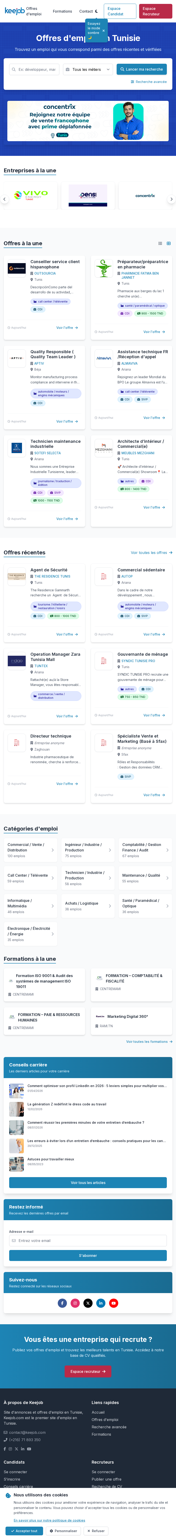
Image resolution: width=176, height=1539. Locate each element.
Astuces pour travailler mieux (51, 1159)
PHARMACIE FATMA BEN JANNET (140, 275)
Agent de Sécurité (48, 569)
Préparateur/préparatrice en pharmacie (143, 264)
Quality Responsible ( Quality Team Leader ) (53, 354)
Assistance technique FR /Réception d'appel (143, 354)
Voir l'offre (64, 328)
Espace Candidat (115, 11)
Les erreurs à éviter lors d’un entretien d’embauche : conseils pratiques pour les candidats (100, 1141)
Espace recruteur (85, 1371)
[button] (4, 199)
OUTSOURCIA (45, 273)
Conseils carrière (18, 1486)
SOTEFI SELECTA (47, 453)
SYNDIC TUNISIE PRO (138, 661)
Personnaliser (66, 1531)
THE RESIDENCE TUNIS (52, 576)
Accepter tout (26, 1531)
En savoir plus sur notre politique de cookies (49, 1520)
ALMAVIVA (129, 363)
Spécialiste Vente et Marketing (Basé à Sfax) (142, 739)
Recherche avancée (151, 82)
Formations (62, 11)
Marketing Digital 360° (127, 1016)
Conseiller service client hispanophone (55, 264)
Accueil (98, 1412)
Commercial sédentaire (141, 569)
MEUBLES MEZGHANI (137, 453)
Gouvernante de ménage (143, 654)
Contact (86, 11)
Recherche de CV (107, 1486)
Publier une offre (106, 1479)
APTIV (39, 363)
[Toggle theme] (96, 11)
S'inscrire (12, 1479)
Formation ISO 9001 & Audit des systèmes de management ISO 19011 (44, 981)
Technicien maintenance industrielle (55, 444)
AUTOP (127, 576)
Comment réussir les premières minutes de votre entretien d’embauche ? (86, 1122)
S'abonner (88, 1255)
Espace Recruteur (151, 11)
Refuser (98, 1531)
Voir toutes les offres (149, 552)
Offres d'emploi (33, 11)
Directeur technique (50, 736)
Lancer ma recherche (144, 69)
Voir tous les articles (88, 1182)
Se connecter (15, 1472)
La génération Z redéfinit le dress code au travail (67, 1104)
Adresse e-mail (21, 1231)
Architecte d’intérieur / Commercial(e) (141, 444)
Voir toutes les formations (147, 1041)
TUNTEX (41, 666)
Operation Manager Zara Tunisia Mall (55, 657)
